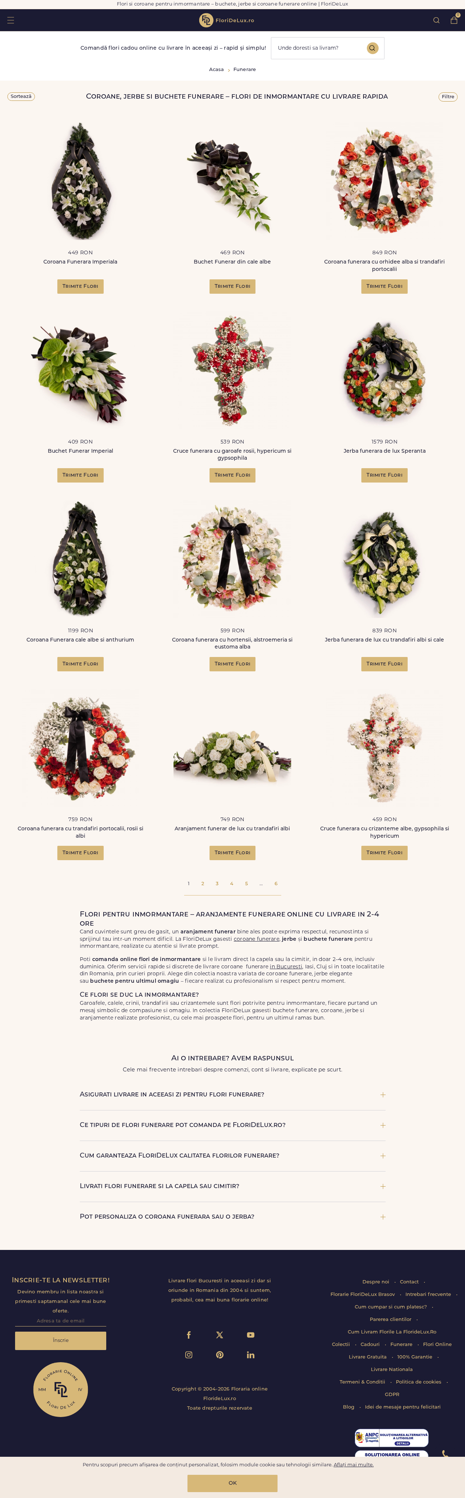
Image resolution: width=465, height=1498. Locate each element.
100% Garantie (415, 1357)
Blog (349, 1407)
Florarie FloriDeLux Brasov (363, 1294)
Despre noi (376, 1282)
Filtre (448, 97)
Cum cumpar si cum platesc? (391, 1307)
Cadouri (371, 1344)
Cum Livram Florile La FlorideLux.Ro (392, 1332)
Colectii (341, 1344)
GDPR (392, 1394)
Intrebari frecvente (429, 1294)
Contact (410, 1282)
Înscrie (61, 1340)
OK (233, 1483)
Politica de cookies (419, 1382)
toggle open (10, 20)
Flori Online (437, 1344)
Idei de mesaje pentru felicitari (403, 1407)
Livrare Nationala (392, 1369)
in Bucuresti (286, 967)
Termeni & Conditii (363, 1382)
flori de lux (226, 20)
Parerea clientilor (391, 1319)
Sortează (21, 96)
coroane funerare (256, 939)
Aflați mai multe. (354, 1465)
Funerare (402, 1344)
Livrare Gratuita (368, 1357)
